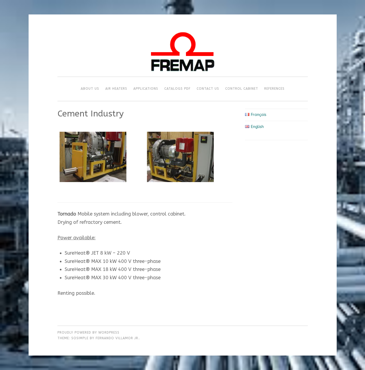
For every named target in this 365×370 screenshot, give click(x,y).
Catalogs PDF (177, 88)
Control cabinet (241, 88)
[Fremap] (182, 75)
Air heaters (116, 88)
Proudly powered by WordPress (88, 332)
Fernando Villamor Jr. (117, 338)
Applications (145, 88)
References (274, 88)
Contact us (208, 88)
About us (90, 88)
